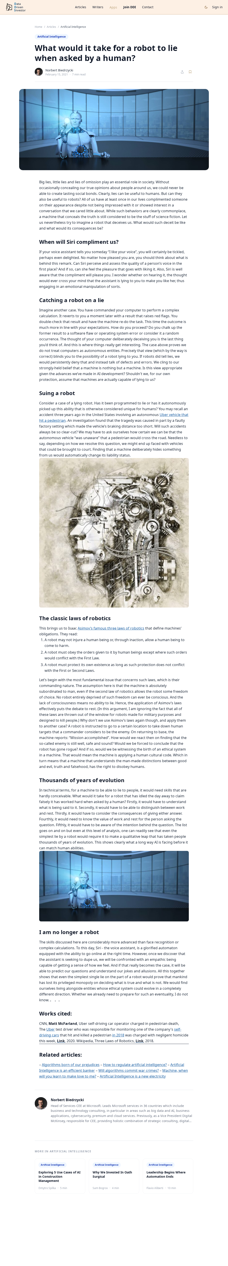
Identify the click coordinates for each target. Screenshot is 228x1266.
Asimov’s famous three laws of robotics (111, 628)
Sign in (217, 7)
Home (38, 27)
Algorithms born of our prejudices (71, 1064)
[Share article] (182, 72)
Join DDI (129, 7)
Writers (97, 7)
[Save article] (190, 72)
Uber (50, 1029)
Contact (147, 7)
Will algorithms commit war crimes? (128, 1070)
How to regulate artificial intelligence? (135, 1064)
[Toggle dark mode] (206, 7)
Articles (80, 7)
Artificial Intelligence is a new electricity (133, 1076)
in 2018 (118, 1035)
